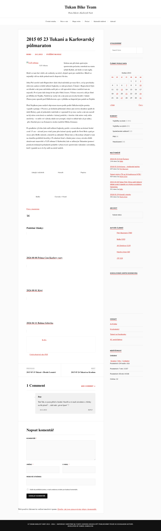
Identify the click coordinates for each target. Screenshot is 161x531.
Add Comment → (88, 386)
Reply (90, 410)
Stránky (113, 361)
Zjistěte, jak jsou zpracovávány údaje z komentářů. (77, 509)
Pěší (114, 136)
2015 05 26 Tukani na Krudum (83, 372)
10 (141, 85)
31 (141, 98)
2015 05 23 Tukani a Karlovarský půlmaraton (61, 42)
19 (117, 94)
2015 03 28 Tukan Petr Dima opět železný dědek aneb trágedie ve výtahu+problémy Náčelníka (126, 184)
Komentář (32, 438)
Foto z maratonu (33, 209)
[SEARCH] (139, 50)
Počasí (87, 21)
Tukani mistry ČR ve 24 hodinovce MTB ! (125, 174)
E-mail (66, 464)
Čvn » (141, 105)
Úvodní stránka (51, 21)
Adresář (113, 21)
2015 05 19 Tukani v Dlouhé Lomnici (41, 372)
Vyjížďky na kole (53, 54)
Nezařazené (117, 142)
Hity (119, 361)
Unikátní (126, 361)
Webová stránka (34, 476)
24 (141, 94)
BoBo (29, 54)
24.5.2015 (39, 54)
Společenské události (121, 131)
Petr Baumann (123, 169)
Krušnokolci (114, 329)
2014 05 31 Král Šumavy (119, 159)
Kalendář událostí (100, 21)
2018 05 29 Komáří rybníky (120, 194)
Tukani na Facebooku (118, 334)
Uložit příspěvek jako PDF (39, 354)
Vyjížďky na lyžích (119, 126)
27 (122, 98)
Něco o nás (64, 21)
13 (122, 89)
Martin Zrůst (123, 176)
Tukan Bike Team (80, 7)
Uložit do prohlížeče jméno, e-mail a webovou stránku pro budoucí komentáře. (54, 489)
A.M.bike (113, 324)
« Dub (112, 105)
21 (126, 94)
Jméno (30, 464)
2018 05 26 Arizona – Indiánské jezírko (125, 167)
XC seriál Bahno (116, 339)
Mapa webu (76, 21)
